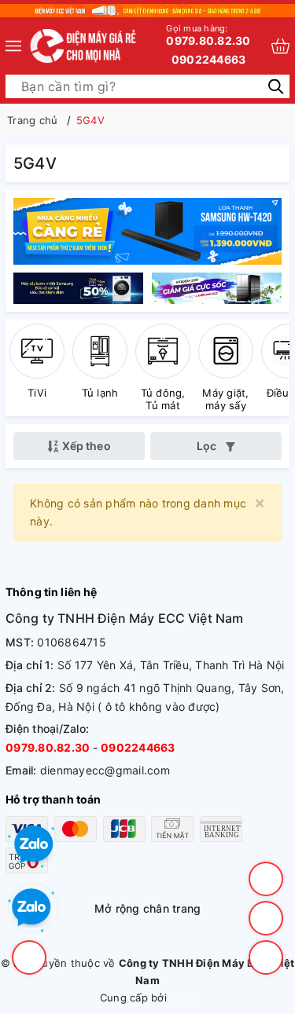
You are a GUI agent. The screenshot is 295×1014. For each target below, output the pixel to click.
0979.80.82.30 (208, 35)
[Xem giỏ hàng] (280, 46)
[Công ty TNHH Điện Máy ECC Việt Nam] (83, 46)
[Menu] (13, 46)
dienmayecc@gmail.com (105, 770)
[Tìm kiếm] (276, 85)
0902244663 (208, 59)
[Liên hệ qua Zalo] (31, 908)
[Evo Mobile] (80, 288)
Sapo (182, 997)
